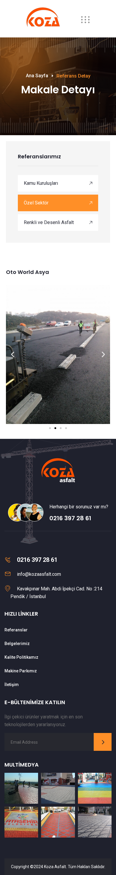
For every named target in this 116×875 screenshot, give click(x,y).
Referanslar (16, 630)
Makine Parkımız (20, 671)
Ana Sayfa (37, 75)
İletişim (11, 684)
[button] (12, 354)
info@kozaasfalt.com (39, 574)
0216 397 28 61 (70, 518)
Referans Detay (73, 76)
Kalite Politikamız (21, 657)
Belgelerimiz (17, 643)
